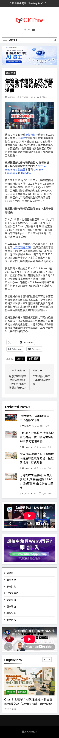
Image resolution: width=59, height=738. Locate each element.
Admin (11, 97)
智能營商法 (12, 593)
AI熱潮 (9, 573)
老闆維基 (26, 425)
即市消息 (11, 586)
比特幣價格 (31, 134)
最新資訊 (10, 73)
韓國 (22, 138)
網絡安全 (11, 613)
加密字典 (11, 580)
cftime (20, 358)
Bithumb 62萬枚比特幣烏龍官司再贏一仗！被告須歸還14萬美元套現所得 (37, 437)
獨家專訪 (11, 606)
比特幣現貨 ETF (22, 247)
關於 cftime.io (29, 731)
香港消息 (11, 620)
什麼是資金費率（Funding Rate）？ (28, 3)
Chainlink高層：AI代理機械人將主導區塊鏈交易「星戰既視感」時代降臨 (37, 458)
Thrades (25, 173)
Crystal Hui (27, 447)
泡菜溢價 (33, 358)
